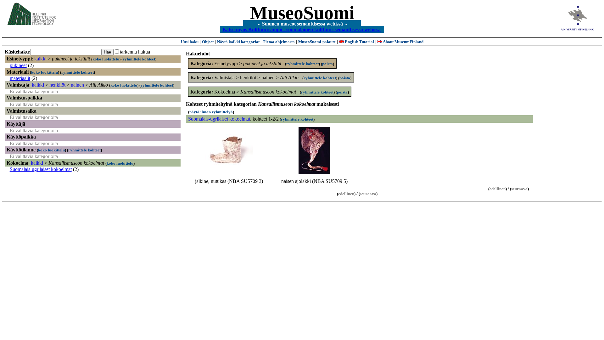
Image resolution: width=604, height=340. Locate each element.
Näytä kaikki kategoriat (238, 41)
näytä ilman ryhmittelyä (211, 112)
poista (327, 63)
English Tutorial (359, 41)
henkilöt (57, 85)
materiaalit (20, 78)
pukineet (18, 65)
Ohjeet (208, 41)
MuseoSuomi (302, 13)
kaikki (40, 58)
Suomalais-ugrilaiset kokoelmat (41, 169)
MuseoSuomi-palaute (317, 41)
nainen (77, 85)
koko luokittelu (105, 59)
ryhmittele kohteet (139, 59)
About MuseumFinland (402, 41)
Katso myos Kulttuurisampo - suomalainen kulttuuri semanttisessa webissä (301, 29)
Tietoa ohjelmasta (279, 41)
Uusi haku (190, 41)
